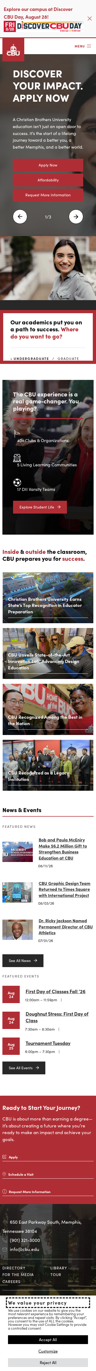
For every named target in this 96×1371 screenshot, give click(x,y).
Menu (80, 46)
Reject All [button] (48, 1362)
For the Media (18, 1274)
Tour (55, 1274)
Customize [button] (48, 1351)
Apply (13, 1156)
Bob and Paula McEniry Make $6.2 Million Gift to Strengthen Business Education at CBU (63, 848)
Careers (11, 1281)
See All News (20, 960)
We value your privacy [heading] (37, 1303)
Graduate (68, 358)
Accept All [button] (48, 1339)
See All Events (21, 1067)
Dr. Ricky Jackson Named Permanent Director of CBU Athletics (66, 926)
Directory (14, 1267)
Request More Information (48, 194)
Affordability (48, 179)
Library (58, 1267)
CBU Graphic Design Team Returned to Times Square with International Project (64, 889)
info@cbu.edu (24, 1249)
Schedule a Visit (21, 1174)
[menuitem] (24, 1268)
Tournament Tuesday (48, 1043)
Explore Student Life (36, 507)
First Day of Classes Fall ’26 (56, 991)
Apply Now (48, 165)
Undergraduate (31, 358)
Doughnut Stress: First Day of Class (57, 1017)
